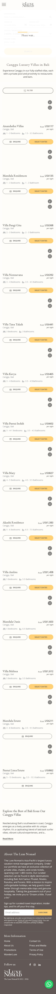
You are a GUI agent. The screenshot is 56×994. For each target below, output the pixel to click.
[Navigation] (4, 5)
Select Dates (41, 142)
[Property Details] (50, 101)
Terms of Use (23, 920)
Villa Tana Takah (13, 324)
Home (7, 941)
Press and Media (37, 945)
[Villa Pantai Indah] (28, 407)
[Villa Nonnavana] (28, 259)
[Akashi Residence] (28, 506)
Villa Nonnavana (13, 275)
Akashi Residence (13, 522)
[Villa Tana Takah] (28, 308)
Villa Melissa (10, 671)
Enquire (17, 142)
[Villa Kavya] (28, 358)
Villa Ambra (10, 572)
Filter (30, 90)
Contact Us (35, 941)
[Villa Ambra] (28, 556)
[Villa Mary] (28, 457)
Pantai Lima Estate (13, 770)
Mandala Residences (15, 176)
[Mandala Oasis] (28, 605)
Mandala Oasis (11, 622)
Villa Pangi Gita (12, 225)
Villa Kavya (9, 374)
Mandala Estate (12, 721)
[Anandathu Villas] (28, 110)
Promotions (10, 949)
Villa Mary (9, 473)
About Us (9, 945)
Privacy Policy (37, 920)
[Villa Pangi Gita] (28, 209)
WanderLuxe (10, 954)
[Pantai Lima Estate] (28, 754)
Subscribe (43, 912)
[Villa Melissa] (28, 655)
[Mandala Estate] (28, 705)
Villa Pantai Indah (13, 423)
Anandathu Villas (13, 126)
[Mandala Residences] (28, 159)
